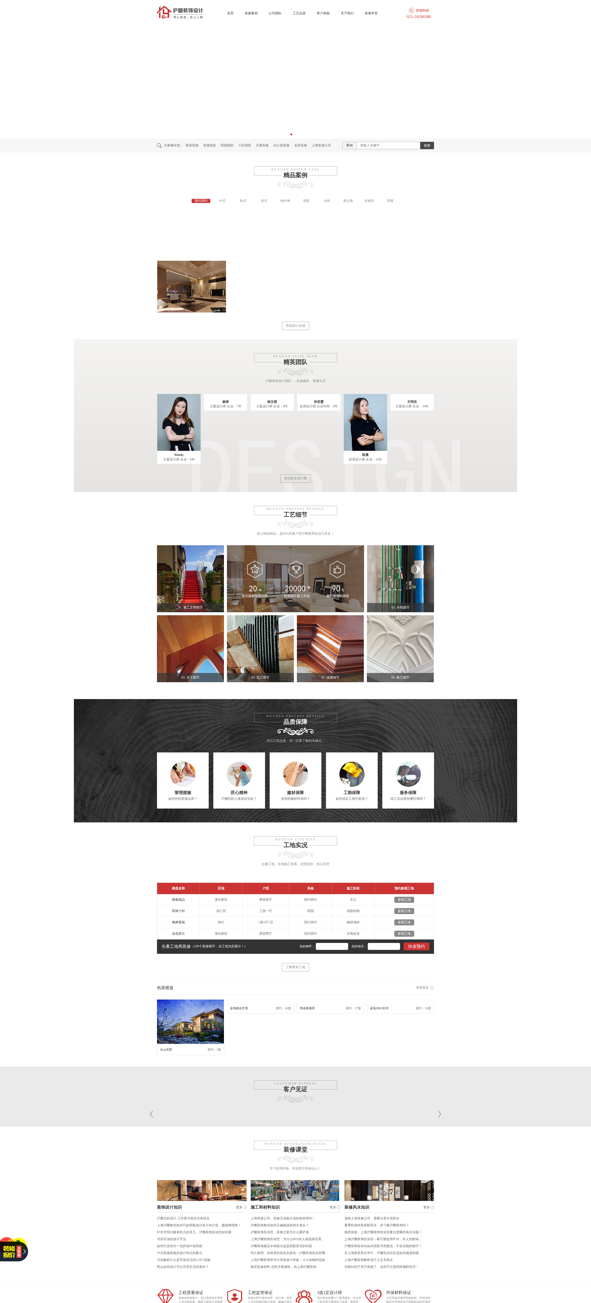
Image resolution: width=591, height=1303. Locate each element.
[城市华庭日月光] (270, 235)
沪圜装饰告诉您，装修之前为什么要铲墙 (280, 1232)
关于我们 (347, 13)
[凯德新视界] (330, 1022)
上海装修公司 (321, 145)
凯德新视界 (307, 1049)
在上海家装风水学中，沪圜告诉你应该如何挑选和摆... (383, 1253)
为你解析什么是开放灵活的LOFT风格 (184, 1260)
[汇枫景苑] (339, 288)
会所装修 (300, 145)
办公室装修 (281, 145)
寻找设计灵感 (295, 325)
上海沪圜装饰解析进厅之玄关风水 (368, 1260)
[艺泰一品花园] (270, 288)
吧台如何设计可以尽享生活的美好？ (183, 1267)
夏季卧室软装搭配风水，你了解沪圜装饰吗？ (376, 1225)
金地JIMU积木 (379, 1049)
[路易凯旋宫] (201, 288)
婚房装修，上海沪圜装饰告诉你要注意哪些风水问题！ (383, 1232)
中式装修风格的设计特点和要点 (179, 1253)
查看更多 (422, 987)
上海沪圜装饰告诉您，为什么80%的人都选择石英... (287, 1239)
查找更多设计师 (295, 478)
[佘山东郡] (190, 1022)
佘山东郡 (166, 1049)
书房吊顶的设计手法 (171, 1239)
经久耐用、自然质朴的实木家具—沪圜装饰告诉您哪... (289, 1253)
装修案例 (251, 13)
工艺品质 (299, 13)
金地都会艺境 (239, 1049)
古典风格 (262, 145)
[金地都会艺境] (260, 1022)
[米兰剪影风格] (409, 235)
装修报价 (209, 145)
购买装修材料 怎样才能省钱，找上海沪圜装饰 (283, 1267)
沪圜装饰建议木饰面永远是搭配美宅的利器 (281, 1246)
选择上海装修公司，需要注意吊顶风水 (371, 1218)
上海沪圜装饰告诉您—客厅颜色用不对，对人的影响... (383, 1239)
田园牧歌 (227, 145)
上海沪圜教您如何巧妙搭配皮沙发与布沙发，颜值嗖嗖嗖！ (199, 1225)
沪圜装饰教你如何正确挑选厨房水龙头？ (280, 1225)
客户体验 (323, 13)
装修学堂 (371, 13)
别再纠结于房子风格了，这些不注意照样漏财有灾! (380, 1267)
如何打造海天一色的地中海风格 (179, 1246)
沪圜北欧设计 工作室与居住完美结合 (183, 1218)
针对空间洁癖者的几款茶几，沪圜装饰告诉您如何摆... (195, 1232)
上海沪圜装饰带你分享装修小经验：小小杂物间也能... (289, 1260)
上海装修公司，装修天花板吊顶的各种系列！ (283, 1218)
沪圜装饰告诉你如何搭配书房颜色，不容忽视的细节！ (383, 1246)
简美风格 (192, 145)
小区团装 (244, 145)
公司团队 (275, 13)
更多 (239, 1207)
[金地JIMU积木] (400, 1022)
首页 (230, 13)
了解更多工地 (295, 967)
